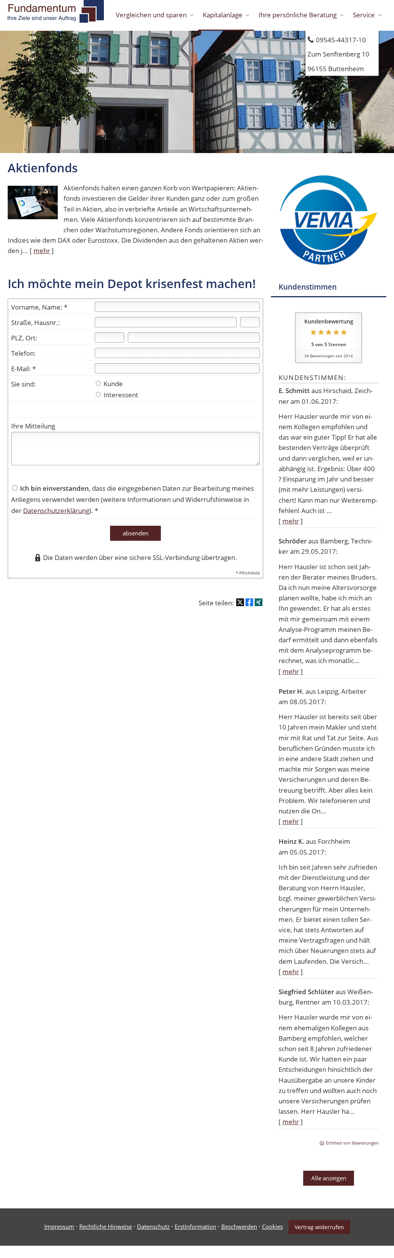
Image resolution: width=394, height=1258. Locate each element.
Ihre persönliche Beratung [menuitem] (298, 14)
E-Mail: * (23, 368)
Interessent (120, 394)
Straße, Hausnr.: (35, 322)
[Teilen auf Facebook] (249, 602)
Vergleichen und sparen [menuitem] (151, 14)
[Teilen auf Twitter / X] (240, 602)
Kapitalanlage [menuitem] (222, 14)
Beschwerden (239, 1226)
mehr (290, 521)
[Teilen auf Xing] (258, 602)
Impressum (59, 1226)
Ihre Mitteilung (33, 426)
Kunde (112, 383)
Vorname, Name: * (39, 307)
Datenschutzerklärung (56, 510)
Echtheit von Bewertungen (352, 1143)
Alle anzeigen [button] (328, 1178)
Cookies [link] (272, 1226)
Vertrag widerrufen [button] (319, 1227)
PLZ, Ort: (24, 337)
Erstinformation (195, 1226)
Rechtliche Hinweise (105, 1226)
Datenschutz (153, 1226)
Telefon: (23, 353)
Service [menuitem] (364, 14)
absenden (136, 533)
